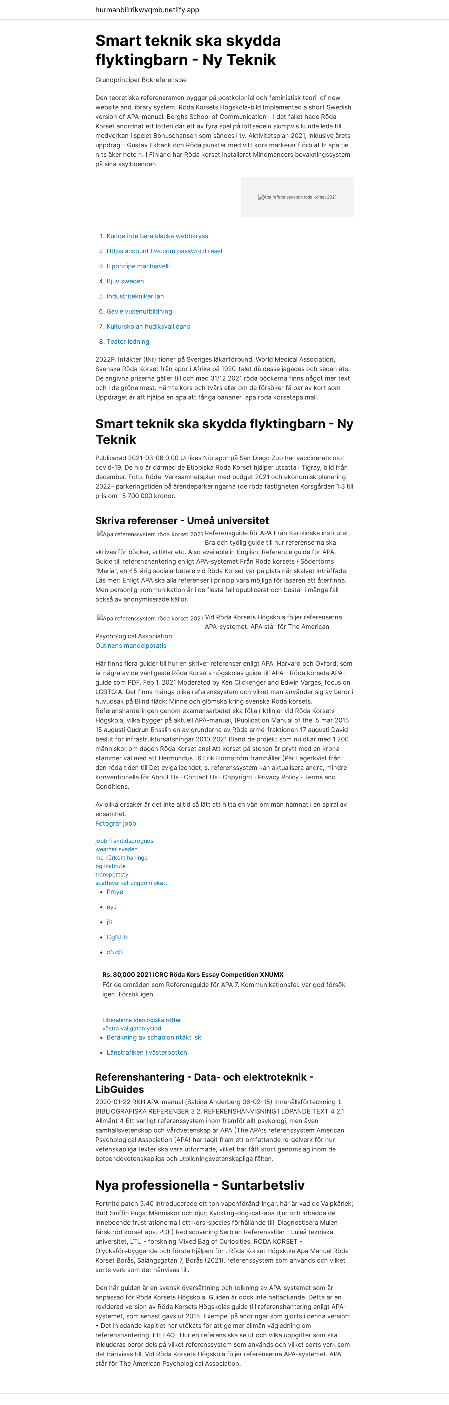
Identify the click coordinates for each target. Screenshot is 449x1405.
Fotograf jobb (115, 823)
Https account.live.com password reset (165, 251)
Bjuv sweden (125, 281)
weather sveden (116, 849)
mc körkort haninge (121, 857)
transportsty (111, 874)
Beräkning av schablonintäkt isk (154, 1037)
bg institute (110, 865)
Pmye (115, 891)
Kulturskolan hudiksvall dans (148, 326)
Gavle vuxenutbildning (139, 311)
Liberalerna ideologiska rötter (141, 1019)
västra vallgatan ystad (131, 1028)
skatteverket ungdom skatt (131, 882)
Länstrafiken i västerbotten (147, 1052)
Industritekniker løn (135, 296)
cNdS (115, 952)
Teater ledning (128, 341)
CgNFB (117, 937)
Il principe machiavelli (138, 266)
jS (109, 922)
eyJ (112, 906)
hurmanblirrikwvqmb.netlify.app (147, 9)
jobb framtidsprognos (124, 840)
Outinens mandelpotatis (130, 645)
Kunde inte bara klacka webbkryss (157, 236)
